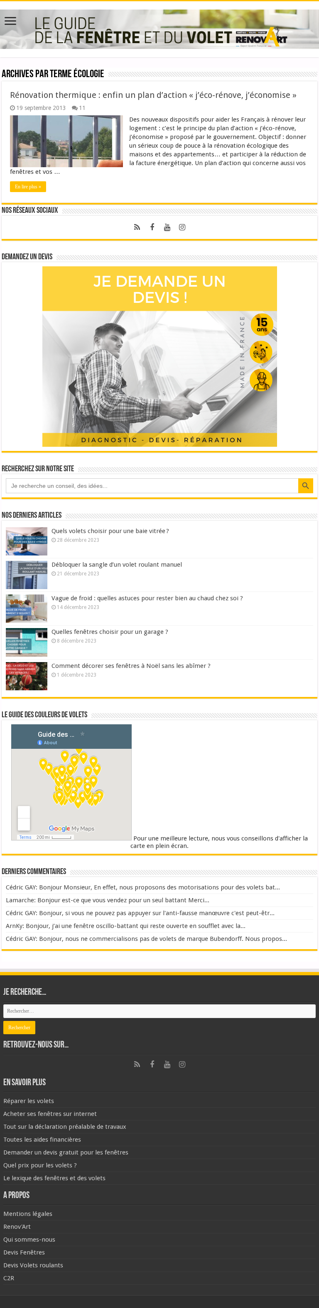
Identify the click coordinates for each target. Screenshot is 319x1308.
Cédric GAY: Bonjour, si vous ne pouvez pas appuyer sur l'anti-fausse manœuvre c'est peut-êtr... (140, 913)
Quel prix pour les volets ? (40, 1165)
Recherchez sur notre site (38, 469)
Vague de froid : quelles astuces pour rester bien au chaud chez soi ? (147, 598)
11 (82, 108)
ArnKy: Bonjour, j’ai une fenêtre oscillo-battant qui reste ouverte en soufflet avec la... (125, 926)
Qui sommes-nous (29, 1239)
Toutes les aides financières (42, 1139)
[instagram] (182, 227)
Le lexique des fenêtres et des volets (54, 1178)
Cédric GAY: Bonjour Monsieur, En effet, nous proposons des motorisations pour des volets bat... (143, 887)
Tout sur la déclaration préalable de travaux (64, 1126)
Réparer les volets (28, 1101)
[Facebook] (152, 227)
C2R (8, 1278)
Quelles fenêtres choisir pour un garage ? (110, 632)
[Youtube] (167, 227)
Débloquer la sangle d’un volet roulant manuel (117, 564)
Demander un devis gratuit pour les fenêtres (65, 1152)
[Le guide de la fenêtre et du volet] (159, 28)
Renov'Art (17, 1226)
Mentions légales (27, 1214)
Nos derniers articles (31, 516)
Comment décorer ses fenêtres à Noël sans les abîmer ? (131, 666)
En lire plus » (28, 187)
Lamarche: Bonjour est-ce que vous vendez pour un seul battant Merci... (107, 900)
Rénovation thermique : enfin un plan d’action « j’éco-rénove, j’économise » (153, 95)
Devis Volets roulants (33, 1265)
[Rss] (137, 227)
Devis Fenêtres (24, 1252)
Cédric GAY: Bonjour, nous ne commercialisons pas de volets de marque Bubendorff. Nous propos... (146, 939)
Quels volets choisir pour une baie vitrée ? (111, 531)
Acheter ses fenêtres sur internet (50, 1114)
